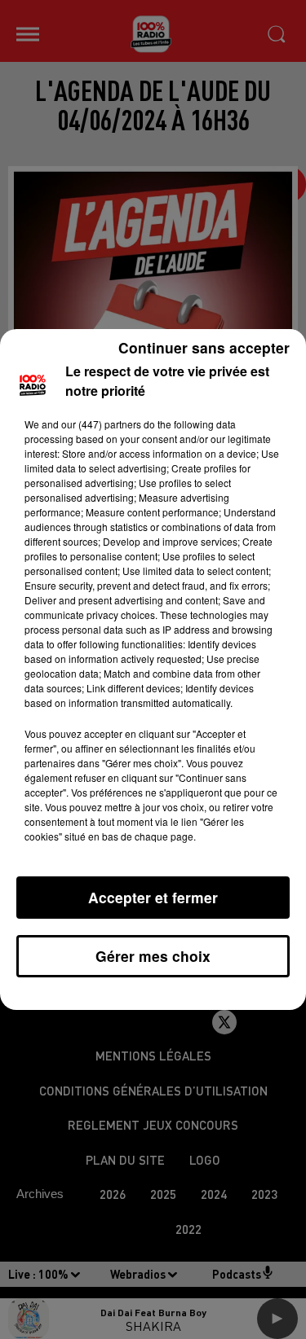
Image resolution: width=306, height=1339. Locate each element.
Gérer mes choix (153, 956)
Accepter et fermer (153, 897)
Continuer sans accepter (204, 347)
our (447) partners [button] (101, 424)
